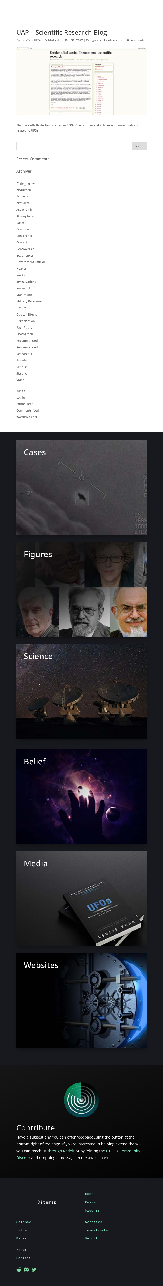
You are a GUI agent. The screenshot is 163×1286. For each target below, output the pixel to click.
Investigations (26, 282)
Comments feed (27, 410)
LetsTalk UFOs (31, 40)
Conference (24, 236)
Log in (20, 397)
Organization (25, 321)
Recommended (27, 341)
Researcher (24, 354)
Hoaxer (21, 268)
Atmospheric (25, 216)
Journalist (23, 288)
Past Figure (24, 327)
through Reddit (61, 1150)
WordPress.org (26, 417)
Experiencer (25, 255)
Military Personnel (29, 301)
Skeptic (21, 367)
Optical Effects (26, 314)
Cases (20, 223)
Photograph (24, 334)
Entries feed (25, 404)
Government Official (30, 262)
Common (22, 229)
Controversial (25, 249)
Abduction (23, 190)
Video (20, 380)
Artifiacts (22, 203)
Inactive (21, 275)
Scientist (22, 360)
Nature (21, 308)
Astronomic (24, 209)
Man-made (24, 295)
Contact (21, 242)
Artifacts (22, 196)
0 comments (136, 40)
